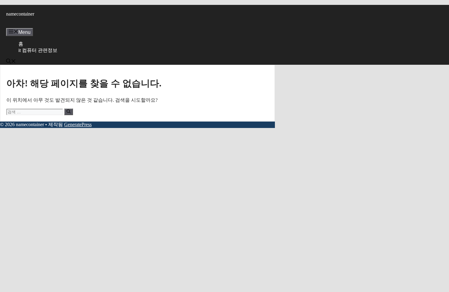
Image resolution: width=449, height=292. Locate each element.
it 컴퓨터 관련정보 (37, 50)
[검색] (68, 111)
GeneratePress (78, 124)
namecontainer (20, 13)
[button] (11, 61)
